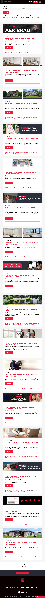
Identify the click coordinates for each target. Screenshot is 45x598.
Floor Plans (12, 152)
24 (24, 564)
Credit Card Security (27, 596)
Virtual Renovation (24, 556)
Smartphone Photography (29, 223)
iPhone (6, 117)
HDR (38, 388)
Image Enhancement (11, 117)
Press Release (7, 524)
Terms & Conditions (36, 596)
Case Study (18, 224)
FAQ (32, 587)
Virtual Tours (7, 152)
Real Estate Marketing (9, 52)
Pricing (27, 587)
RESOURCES (37, 587)
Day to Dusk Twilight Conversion (29, 118)
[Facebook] (17, 585)
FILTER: (23, 8)
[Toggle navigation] (43, 2)
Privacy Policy (8, 596)
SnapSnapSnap (25, 52)
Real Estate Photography (18, 52)
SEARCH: (5, 8)
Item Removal (10, 557)
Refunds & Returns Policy (17, 596)
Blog (18, 587)
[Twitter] (24, 585)
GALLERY (22, 587)
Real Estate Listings (31, 85)
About (7, 587)
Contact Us (12, 587)
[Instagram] (20, 585)
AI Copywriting (25, 153)
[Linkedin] (27, 585)
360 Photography (8, 187)
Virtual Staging (25, 85)
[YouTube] (22, 585)
